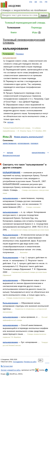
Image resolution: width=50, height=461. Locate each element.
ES (41, 2)
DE (36, 2)
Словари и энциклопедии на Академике (24, 10)
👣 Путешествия (7, 366)
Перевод (20, 54)
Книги (14, 32)
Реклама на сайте (30, 362)
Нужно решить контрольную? (28, 137)
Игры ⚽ (36, 32)
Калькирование (10, 235)
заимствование (10, 143)
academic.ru (11, 4)
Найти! (44, 15)
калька (10, 122)
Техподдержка (18, 362)
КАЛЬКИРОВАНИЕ (11, 172)
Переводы (36, 27)
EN (30, 2)
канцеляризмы (38, 152)
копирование (23, 143)
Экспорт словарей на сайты (10, 370)
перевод (34, 143)
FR (46, 2)
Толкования (13, 27)
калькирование (10, 198)
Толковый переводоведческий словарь (25, 23)
